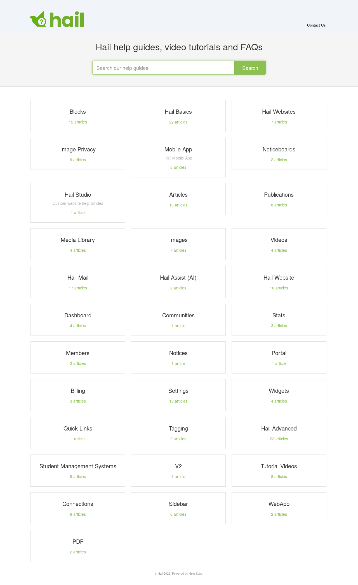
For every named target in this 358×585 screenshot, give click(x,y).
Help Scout (196, 573)
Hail (160, 573)
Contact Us (316, 25)
